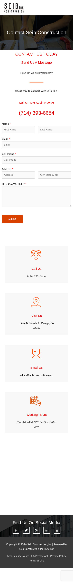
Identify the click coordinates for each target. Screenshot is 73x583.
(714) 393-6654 (36, 276)
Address (7, 169)
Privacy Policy (58, 556)
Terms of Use (36, 560)
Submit (12, 219)
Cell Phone (9, 154)
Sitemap (49, 549)
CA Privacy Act (39, 556)
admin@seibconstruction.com (36, 375)
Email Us (36, 367)
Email (6, 139)
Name (6, 124)
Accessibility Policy (18, 556)
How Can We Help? (14, 184)
